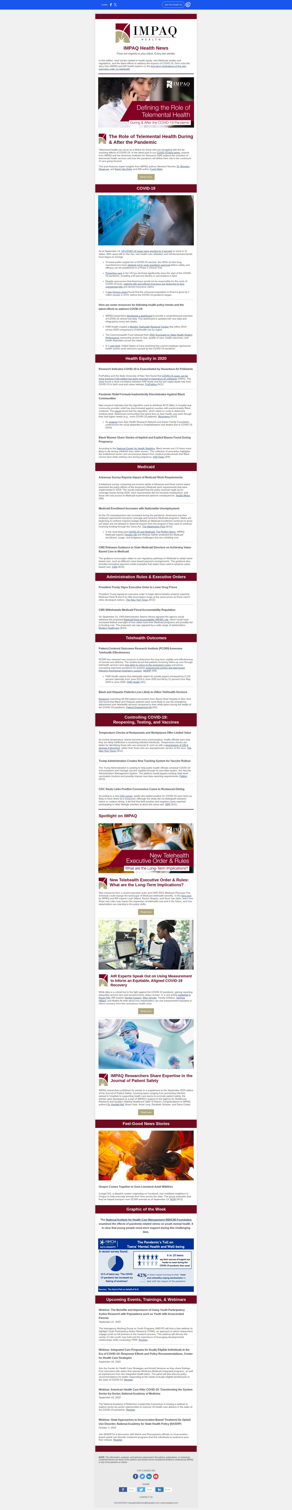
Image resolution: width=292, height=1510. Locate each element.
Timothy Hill (130, 534)
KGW (173, 1199)
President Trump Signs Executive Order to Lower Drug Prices (138, 587)
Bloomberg (164, 416)
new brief (115, 345)
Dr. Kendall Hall (115, 1104)
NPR (167, 804)
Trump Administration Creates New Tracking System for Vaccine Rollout (144, 760)
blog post (186, 895)
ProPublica (151, 384)
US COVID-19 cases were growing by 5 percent (146, 251)
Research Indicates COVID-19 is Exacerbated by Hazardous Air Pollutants (146, 369)
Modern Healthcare (109, 628)
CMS (114, 567)
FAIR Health (133, 682)
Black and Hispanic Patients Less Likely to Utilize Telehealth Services (143, 692)
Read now (146, 912)
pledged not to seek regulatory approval (149, 265)
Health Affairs (183, 495)
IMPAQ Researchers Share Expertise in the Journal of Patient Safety (151, 1078)
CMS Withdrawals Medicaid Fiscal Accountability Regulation (137, 609)
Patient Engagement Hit (139, 707)
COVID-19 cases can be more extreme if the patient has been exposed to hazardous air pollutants (143, 377)
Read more (146, 177)
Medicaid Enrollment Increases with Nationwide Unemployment (139, 508)
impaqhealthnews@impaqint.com (143, 1503)
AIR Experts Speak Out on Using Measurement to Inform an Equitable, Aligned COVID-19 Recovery (151, 980)
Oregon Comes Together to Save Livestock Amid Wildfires (136, 1186)
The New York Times (137, 599)
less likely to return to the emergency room (148, 665)
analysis (113, 422)
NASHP (147, 670)
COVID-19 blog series (168, 152)
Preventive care (113, 273)
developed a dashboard (139, 315)
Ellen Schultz (149, 997)
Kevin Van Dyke (123, 169)
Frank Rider (156, 169)
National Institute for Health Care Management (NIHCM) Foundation (149, 1219)
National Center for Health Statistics (136, 448)
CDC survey (126, 796)
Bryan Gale (131, 1104)
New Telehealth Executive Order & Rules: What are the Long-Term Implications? (149, 882)
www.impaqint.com (169, 1503)
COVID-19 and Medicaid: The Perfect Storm (152, 531)
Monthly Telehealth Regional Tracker (149, 326)
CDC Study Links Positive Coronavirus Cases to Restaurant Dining (142, 789)
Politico (183, 776)
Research (104, 699)
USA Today (158, 457)
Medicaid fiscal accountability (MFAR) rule (146, 619)
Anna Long (144, 1104)
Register (143, 1340)
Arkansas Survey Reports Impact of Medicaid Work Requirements (141, 477)
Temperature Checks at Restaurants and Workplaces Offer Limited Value (145, 732)
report (118, 411)
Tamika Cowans (133, 997)
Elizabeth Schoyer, (162, 1104)
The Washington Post (153, 526)
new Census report (117, 292)
